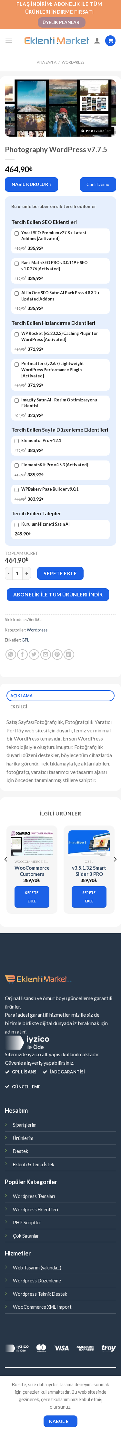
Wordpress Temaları (34, 1196)
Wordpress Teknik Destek (40, 1294)
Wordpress (73, 62)
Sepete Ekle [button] (31, 896)
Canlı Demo (97, 184)
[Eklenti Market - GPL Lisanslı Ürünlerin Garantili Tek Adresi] (57, 40)
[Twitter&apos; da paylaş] (34, 654)
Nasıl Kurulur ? (31, 184)
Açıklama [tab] (21, 695)
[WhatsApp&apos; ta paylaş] (10, 654)
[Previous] (6, 872)
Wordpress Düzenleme (37, 1280)
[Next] (115, 872)
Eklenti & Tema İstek (33, 1164)
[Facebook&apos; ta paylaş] (22, 654)
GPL (25, 640)
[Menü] (9, 41)
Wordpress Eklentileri (35, 1209)
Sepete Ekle (60, 573)
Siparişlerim (24, 1125)
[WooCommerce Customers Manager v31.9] (32, 843)
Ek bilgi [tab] (18, 706)
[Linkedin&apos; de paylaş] (69, 654)
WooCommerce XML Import (42, 1307)
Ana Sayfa (46, 62)
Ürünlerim (23, 1138)
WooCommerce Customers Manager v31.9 (32, 874)
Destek (20, 1151)
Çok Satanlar (26, 1236)
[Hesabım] (97, 40)
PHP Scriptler (27, 1222)
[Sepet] (110, 40)
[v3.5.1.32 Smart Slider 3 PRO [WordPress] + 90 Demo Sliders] (89, 843)
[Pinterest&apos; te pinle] (57, 654)
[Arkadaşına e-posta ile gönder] (45, 654)
